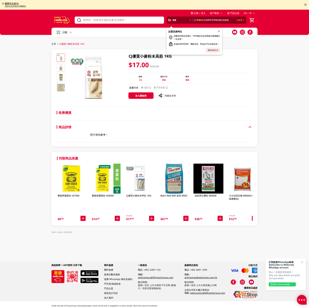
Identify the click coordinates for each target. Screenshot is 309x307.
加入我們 (108, 297)
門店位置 (234, 13)
